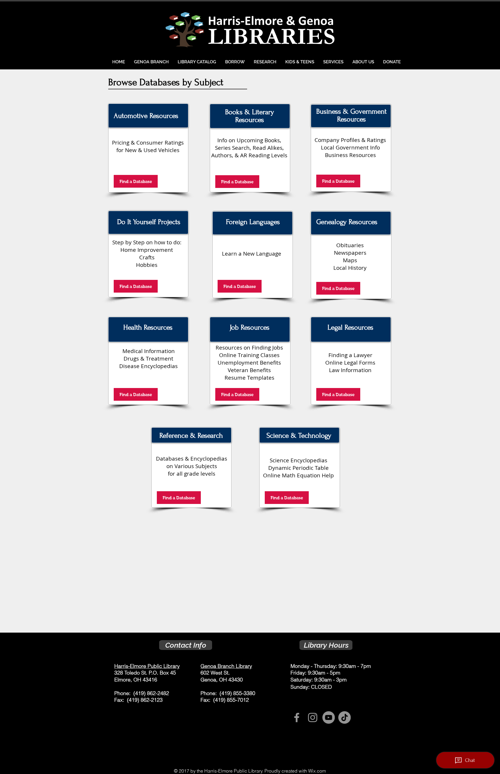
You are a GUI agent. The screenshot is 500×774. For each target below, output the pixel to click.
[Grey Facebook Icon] (297, 717)
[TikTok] (344, 717)
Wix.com (317, 771)
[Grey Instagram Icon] (312, 717)
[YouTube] (328, 717)
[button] (234, 62)
